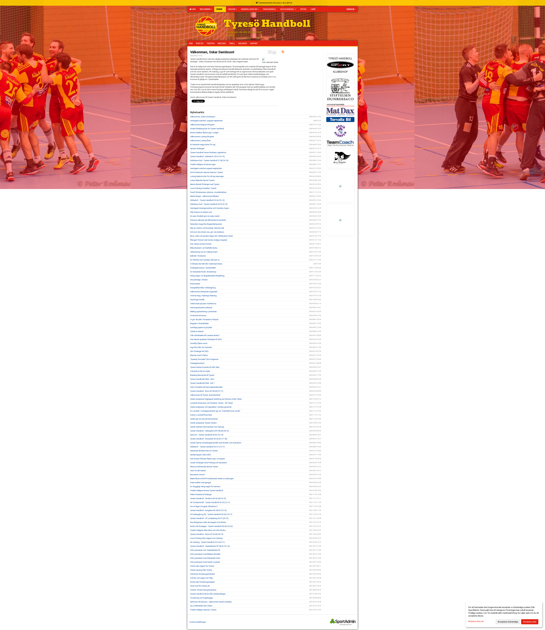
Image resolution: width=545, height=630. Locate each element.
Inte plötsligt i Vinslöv (199, 280)
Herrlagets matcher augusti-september (206, 168)
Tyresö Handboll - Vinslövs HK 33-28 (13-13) (208, 498)
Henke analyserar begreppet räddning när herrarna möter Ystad (216, 399)
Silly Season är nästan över (201, 212)
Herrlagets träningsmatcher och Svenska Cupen (209, 208)
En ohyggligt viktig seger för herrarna (205, 486)
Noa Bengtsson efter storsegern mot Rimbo (208, 522)
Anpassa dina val (476, 621)
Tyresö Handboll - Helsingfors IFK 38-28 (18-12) (209, 431)
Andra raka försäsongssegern (202, 582)
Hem (193, 9)
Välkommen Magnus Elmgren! (202, 125)
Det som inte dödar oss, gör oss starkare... (207, 232)
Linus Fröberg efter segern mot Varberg (206, 538)
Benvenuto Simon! (197, 474)
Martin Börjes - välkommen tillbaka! (204, 196)
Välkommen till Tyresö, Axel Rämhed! (205, 395)
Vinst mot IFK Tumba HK (200, 586)
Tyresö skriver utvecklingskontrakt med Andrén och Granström (215, 443)
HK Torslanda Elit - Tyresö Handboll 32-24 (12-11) (210, 502)
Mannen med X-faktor (199, 355)
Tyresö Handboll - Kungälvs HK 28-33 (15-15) (208, 510)
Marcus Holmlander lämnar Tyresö (204, 467)
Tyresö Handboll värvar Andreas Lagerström (208, 152)
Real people (195, 284)
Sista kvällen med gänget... (201, 482)
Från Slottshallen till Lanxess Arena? (205, 335)
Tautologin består (197, 300)
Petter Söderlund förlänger (201, 494)
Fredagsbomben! (197, 363)
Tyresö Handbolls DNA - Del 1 (202, 383)
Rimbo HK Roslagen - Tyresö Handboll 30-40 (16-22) (211, 526)
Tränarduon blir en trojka (200, 371)
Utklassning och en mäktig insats (203, 252)
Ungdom (231, 9)
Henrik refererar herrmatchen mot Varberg (207, 427)
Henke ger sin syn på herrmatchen (204, 419)
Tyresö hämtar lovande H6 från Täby (204, 367)
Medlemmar (205, 9)
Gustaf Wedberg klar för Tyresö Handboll (207, 129)
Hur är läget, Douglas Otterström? (204, 506)
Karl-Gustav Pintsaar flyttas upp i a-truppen (207, 459)
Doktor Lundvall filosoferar (201, 415)
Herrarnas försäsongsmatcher (202, 574)
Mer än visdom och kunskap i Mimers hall (207, 228)
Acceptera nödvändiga (508, 622)
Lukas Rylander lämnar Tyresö (202, 180)
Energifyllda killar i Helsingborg (203, 288)
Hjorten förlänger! (197, 148)
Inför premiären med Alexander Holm (205, 558)
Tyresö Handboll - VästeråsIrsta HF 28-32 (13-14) (210, 546)
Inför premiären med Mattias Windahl (205, 554)
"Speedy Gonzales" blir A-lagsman (204, 359)
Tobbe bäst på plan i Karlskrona (203, 304)
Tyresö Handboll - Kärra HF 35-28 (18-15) (206, 534)
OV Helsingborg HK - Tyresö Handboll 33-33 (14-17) (211, 514)
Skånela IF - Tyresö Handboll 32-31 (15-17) (207, 447)
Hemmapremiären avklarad (201, 307)
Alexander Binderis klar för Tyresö (204, 451)
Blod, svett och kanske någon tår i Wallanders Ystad (211, 236)
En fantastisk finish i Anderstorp (203, 272)
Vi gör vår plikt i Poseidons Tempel (204, 319)
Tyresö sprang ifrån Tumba (201, 570)
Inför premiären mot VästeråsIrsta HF (205, 550)
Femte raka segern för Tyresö (202, 566)
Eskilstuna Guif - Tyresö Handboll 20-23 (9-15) (209, 204)
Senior (219, 9)
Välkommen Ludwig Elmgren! (202, 136)
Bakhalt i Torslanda (198, 256)
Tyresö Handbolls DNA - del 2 (202, 379)
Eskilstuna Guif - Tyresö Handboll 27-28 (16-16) (209, 160)
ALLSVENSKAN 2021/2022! (201, 606)
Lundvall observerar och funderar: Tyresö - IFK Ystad (211, 403)
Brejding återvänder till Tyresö (202, 375)
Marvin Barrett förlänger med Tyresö (204, 184)
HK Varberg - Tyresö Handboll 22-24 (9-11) (207, 542)
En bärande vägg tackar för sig (202, 144)
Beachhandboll (287, 9)
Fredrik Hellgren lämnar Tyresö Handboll (206, 490)
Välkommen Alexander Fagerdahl (203, 292)
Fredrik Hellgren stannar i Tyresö (203, 610)
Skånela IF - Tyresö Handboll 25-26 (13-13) (207, 200)
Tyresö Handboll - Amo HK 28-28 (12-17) (206, 391)
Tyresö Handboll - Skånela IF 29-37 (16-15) (207, 156)
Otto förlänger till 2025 (199, 351)
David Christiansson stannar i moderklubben (208, 192)
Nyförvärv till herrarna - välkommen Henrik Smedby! (211, 602)
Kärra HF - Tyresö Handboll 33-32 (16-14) (206, 435)
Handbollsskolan (249, 9)
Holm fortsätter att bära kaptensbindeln (206, 387)
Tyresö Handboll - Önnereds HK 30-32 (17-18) (208, 439)
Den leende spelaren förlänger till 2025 (206, 339)
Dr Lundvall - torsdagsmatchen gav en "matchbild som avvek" (215, 411)
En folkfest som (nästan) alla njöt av (205, 260)
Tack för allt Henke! (198, 471)
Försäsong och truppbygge (201, 598)
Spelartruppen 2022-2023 (200, 455)
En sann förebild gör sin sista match (205, 216)
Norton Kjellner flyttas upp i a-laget (204, 133)
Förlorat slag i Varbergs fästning (203, 296)
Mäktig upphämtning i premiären (203, 311)
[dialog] (504, 614)
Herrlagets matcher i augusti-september (206, 121)
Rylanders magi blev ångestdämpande (206, 224)
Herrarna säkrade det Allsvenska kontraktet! (208, 220)
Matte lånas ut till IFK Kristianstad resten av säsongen (212, 478)
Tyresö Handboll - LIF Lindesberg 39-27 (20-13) (209, 518)
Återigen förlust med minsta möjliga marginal (208, 240)
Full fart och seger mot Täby (201, 578)
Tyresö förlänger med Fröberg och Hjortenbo (208, 463)
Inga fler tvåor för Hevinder (201, 347)
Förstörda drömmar (198, 315)
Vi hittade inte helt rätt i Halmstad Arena (206, 264)
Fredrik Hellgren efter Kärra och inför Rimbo (208, 530)
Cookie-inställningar (197, 622)
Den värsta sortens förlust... (201, 244)
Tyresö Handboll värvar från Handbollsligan (208, 594)
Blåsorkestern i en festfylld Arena (203, 248)
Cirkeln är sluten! (197, 331)
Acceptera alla (529, 622)
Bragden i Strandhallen (199, 323)
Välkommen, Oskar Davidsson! (212, 52)
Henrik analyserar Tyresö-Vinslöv (203, 423)
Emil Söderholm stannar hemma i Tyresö (206, 172)
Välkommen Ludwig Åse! (200, 140)
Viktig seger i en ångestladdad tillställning (207, 276)
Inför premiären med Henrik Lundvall (205, 562)
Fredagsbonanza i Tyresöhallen (203, 268)
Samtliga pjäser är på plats (201, 327)
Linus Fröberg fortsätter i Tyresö (203, 188)
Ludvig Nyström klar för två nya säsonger (207, 176)
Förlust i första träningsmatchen (203, 590)
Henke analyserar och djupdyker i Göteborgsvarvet (210, 407)
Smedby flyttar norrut (198, 343)
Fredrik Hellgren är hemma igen (203, 164)
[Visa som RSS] (283, 52)
